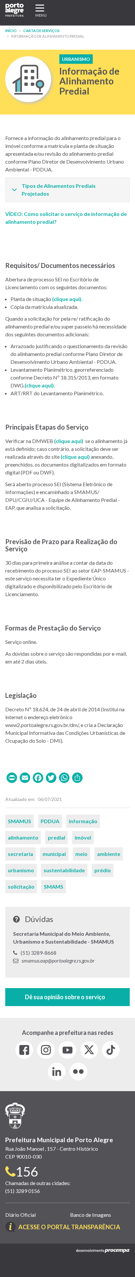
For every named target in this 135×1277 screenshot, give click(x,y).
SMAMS (53, 886)
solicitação (21, 886)
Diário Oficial (20, 1215)
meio (81, 854)
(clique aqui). (67, 299)
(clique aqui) (39, 385)
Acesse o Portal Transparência (69, 1227)
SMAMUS (19, 821)
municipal (54, 854)
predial (56, 837)
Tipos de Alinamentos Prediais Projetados (59, 190)
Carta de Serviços (41, 30)
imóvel (83, 837)
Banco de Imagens (90, 1215)
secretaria (20, 854)
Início (11, 30)
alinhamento (23, 837)
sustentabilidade (64, 870)
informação (83, 821)
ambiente (108, 854)
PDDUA (50, 821)
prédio (102, 870)
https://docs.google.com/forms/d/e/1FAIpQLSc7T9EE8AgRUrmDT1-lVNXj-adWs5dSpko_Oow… (67, 997)
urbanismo (21, 870)
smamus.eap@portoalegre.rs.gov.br (58, 960)
